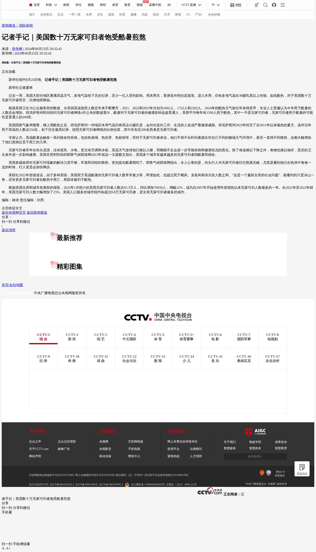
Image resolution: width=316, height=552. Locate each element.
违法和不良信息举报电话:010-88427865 (166, 475)
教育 (127, 4)
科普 (122, 14)
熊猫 (140, 4)
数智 (178, 14)
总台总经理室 (67, 441)
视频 (91, 4)
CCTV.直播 (189, 4)
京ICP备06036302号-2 (62, 484)
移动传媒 (105, 456)
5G (188, 14)
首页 (37, 4)
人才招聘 (196, 456)
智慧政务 (255, 448)
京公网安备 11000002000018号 (148, 484)
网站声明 (35, 456)
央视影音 (105, 449)
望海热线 (302, 473)
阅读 (156, 14)
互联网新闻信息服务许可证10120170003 (51, 475)
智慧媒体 (230, 448)
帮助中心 (134, 456)
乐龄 (145, 14)
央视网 (103, 441)
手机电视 (134, 449)
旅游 (111, 14)
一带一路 (75, 14)
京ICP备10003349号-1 (18, 293)
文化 (100, 14)
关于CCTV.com (39, 449)
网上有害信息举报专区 (182, 441)
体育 (115, 4)
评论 (78, 4)
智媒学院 (255, 442)
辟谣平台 (173, 449)
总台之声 (35, 441)
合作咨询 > (255, 456)
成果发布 (281, 442)
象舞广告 (64, 449)
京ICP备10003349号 (86, 484)
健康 (133, 14)
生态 (60, 14)
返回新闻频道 (37, 212)
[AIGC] (235, 5)
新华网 (17, 49)
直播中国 (155, 4)
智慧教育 (281, 448)
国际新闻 (26, 25)
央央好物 (214, 14)
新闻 (66, 4)
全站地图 (16, 285)
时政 (49, 4)
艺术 (167, 14)
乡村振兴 (46, 14)
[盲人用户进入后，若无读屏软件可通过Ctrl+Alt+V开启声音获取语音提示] (257, 5)
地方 (32, 14)
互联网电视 (135, 441)
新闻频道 (9, 25)
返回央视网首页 (14, 212)
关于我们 (230, 442)
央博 (89, 14)
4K (169, 4)
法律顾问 (196, 449)
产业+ (199, 14)
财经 (103, 4)
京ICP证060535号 (39, 484)
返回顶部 (8, 230)
